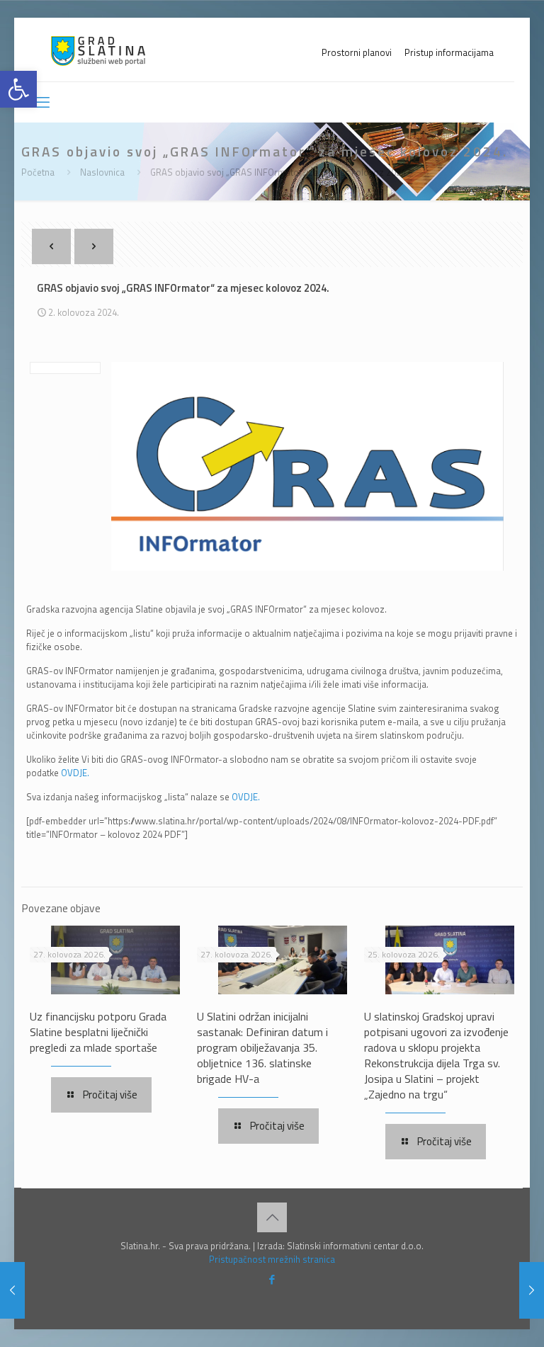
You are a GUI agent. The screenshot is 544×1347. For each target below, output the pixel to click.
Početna (38, 172)
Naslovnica (102, 172)
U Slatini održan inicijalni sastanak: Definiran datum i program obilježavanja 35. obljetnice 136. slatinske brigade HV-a (262, 1047)
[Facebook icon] (272, 1279)
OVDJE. (75, 773)
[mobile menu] (42, 102)
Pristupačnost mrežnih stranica (272, 1259)
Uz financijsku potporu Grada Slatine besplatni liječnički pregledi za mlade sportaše (98, 1032)
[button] (18, 89)
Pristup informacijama (449, 52)
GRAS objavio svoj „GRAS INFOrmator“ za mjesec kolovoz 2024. (279, 172)
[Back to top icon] (272, 1217)
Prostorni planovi (357, 52)
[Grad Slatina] (98, 49)
